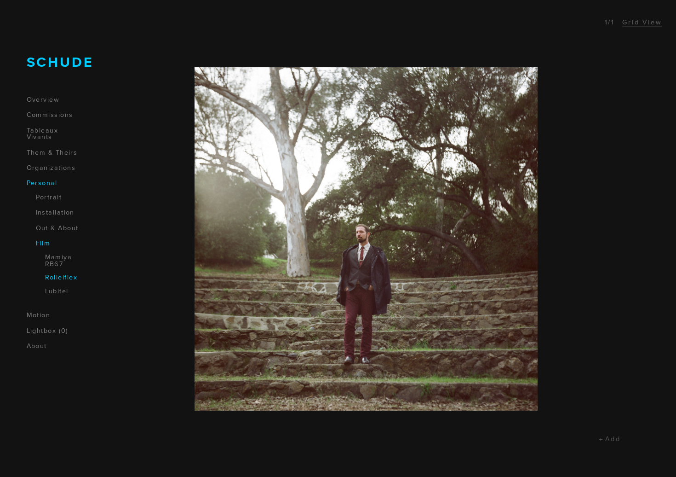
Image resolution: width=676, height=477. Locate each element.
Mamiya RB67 (58, 261)
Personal (42, 183)
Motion (39, 315)
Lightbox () (48, 331)
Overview (43, 100)
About (37, 346)
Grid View (642, 22)
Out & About (57, 228)
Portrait (49, 197)
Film (43, 243)
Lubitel (57, 291)
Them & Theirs (52, 153)
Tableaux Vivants (42, 134)
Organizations (51, 168)
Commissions (50, 115)
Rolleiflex (61, 277)
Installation (55, 212)
